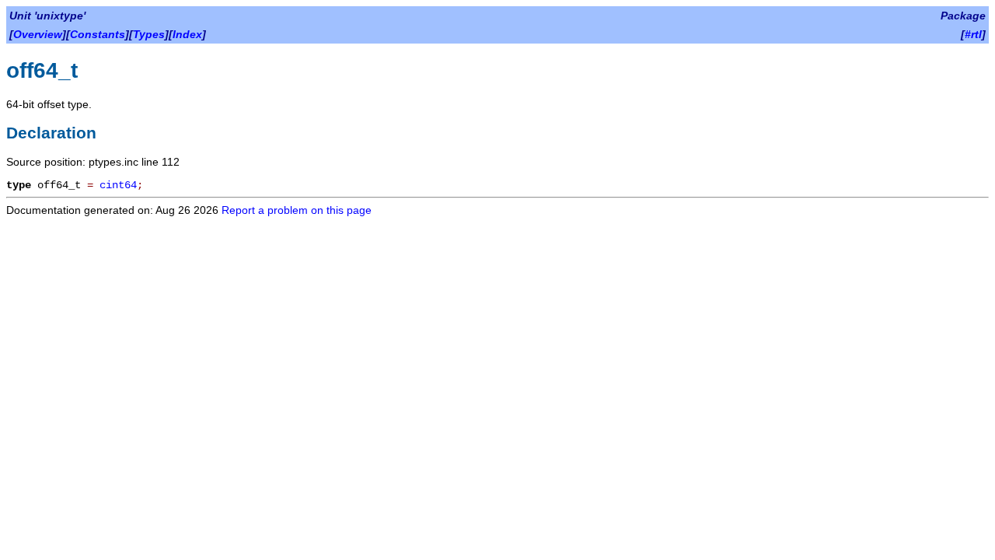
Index (187, 34)
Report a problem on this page (297, 210)
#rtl (973, 34)
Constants (97, 34)
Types (149, 34)
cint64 (118, 185)
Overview (37, 34)
